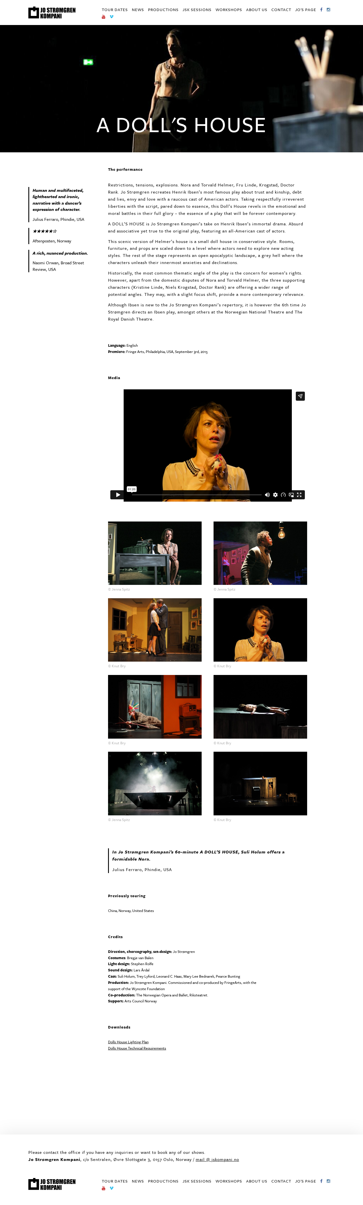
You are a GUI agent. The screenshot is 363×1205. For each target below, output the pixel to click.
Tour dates (115, 10)
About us (256, 10)
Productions (163, 10)
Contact (281, 10)
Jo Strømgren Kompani (51, 12)
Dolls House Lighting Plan (128, 1042)
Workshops (229, 10)
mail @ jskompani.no (217, 1159)
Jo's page (305, 10)
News (138, 10)
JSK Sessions (197, 10)
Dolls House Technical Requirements (137, 1048)
